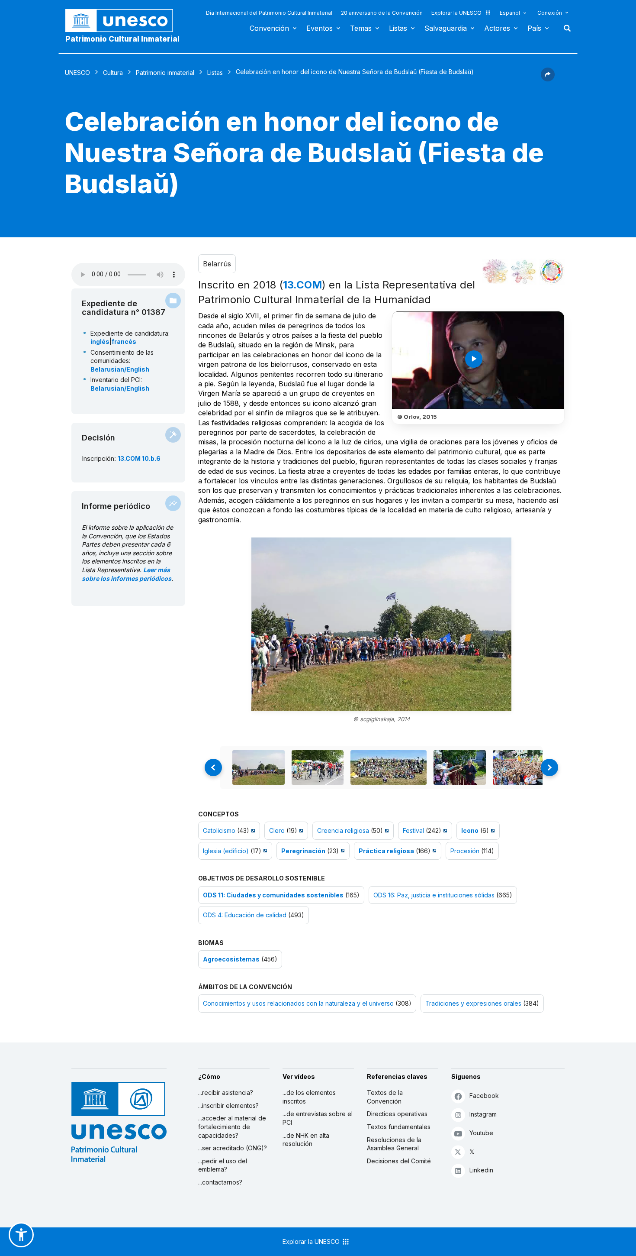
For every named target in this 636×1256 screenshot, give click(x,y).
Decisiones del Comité (399, 1161)
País (534, 28)
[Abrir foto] (381, 624)
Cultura (113, 72)
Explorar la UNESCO (456, 13)
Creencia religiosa (343, 830)
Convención (269, 28)
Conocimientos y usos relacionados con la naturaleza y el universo (298, 1003)
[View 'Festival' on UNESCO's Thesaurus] (444, 830)
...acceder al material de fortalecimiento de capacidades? (232, 1126)
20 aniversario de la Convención (382, 13)
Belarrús (217, 263)
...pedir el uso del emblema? (222, 1165)
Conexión (549, 13)
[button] (548, 78)
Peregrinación (303, 851)
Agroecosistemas (231, 959)
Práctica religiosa (386, 851)
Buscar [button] (565, 28)
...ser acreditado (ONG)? (232, 1148)
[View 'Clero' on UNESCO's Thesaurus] (300, 830)
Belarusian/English (119, 369)
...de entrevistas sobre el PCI (318, 1118)
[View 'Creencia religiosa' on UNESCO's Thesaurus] (386, 830)
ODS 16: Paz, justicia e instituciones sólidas (434, 895)
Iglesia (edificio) (226, 851)
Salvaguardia (445, 28)
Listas (398, 28)
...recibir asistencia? (225, 1092)
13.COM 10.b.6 (139, 458)
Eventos (319, 28)
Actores (497, 28)
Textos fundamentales (398, 1126)
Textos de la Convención (385, 1097)
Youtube (481, 1132)
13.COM (302, 284)
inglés (99, 341)
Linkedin (481, 1170)
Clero (277, 830)
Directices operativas (397, 1113)
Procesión (464, 851)
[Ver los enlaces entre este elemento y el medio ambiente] (523, 272)
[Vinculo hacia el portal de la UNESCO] (123, 20)
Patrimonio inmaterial (165, 72)
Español (510, 13)
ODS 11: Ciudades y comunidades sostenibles (273, 895)
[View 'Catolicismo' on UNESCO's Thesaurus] (252, 830)
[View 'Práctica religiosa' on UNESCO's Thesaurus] (433, 851)
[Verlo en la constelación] (495, 272)
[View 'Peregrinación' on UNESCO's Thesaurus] (341, 851)
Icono (470, 830)
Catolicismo (219, 830)
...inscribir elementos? (228, 1105)
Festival (413, 830)
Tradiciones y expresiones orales (473, 1003)
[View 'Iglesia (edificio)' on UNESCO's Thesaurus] (264, 851)
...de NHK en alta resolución (306, 1140)
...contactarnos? (220, 1182)
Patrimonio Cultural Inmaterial (122, 39)
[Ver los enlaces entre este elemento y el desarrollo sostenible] (552, 272)
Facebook (484, 1095)
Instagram (483, 1114)
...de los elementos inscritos (309, 1097)
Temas (361, 28)
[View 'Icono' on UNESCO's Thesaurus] (492, 830)
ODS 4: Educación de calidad (244, 915)
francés (124, 341)
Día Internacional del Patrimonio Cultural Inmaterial (269, 13)
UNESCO (77, 72)
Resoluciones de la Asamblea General (394, 1144)
